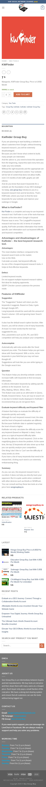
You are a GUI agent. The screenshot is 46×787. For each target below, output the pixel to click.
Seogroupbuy (20, 716)
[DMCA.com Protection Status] (10, 665)
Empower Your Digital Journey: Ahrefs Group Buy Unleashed (22, 615)
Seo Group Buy (18, 719)
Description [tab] (7, 126)
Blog (15, 778)
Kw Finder (6, 212)
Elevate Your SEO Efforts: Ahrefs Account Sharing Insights (22, 630)
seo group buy (16, 190)
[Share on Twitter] (12, 112)
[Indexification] (12, 510)
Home (4, 61)
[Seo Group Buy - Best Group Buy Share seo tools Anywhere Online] (23, 8)
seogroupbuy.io (17, 487)
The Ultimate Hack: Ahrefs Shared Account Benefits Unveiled (19, 622)
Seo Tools (14, 61)
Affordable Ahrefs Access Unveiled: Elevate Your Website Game (22, 607)
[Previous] (1, 519)
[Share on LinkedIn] (25, 112)
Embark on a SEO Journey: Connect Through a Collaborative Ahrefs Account (21, 599)
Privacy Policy (25, 778)
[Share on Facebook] (8, 112)
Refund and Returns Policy (15, 780)
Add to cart (23, 94)
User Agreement (36, 780)
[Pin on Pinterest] (21, 112)
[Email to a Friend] (17, 112)
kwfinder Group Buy (33, 107)
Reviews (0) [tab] (7, 131)
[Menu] (3, 7)
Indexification (7, 522)
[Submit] (42, 645)
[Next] (44, 519)
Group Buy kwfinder (12, 107)
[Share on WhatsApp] (4, 112)
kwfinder (23, 107)
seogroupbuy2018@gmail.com (21, 713)
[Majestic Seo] (34, 514)
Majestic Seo (29, 530)
